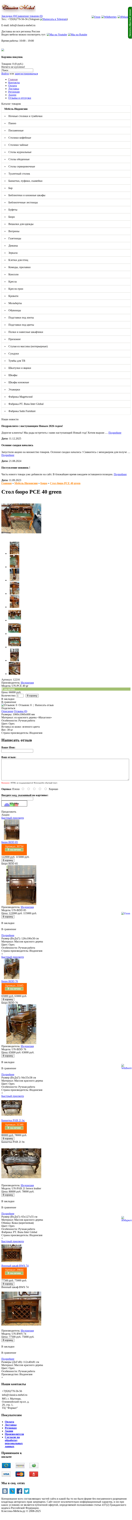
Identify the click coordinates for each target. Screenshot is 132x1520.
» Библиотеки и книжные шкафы (24, 195)
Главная (13, 79)
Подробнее (114, 432)
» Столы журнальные (17, 152)
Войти (5, 73)
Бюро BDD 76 (9, 981)
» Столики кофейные (17, 137)
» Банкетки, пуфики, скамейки (23, 180)
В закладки (7, 698)
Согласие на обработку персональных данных (14, 1442)
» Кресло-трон (13, 288)
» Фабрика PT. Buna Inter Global (23, 403)
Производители (14, 1434)
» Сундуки (11, 353)
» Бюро (9, 216)
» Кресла (10, 281)
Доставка (13, 88)
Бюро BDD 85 (9, 842)
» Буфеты (10, 209)
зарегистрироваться (26, 73)
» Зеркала (11, 252)
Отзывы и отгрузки (19, 97)
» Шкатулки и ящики (17, 367)
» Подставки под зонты (19, 317)
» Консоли (11, 274)
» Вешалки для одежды (19, 224)
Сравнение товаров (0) (29, 16)
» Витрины (11, 231)
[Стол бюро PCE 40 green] (21, 537)
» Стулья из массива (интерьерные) (26, 346)
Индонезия (27, 682)
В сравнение (8, 702)
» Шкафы (10, 375)
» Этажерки (12, 389)
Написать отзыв (44, 705)
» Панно (10, 123)
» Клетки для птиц (16, 260)
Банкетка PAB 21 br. (13, 1120)
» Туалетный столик (17, 173)
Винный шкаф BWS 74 (15, 1265)
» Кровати (11, 296)
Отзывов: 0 (25, 705)
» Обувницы (12, 310)
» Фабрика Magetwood (18, 396)
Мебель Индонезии (26, 483)
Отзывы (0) (20, 711)
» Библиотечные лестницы (21, 202)
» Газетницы (12, 238)
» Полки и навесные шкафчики (23, 331)
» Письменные (14, 130)
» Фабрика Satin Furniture (20, 411)
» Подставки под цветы (19, 324)
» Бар (8, 188)
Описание (7, 711)
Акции (12, 94)
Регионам (14, 91)
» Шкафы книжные (16, 382)
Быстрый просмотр (12, 817)
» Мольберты (13, 303)
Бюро (43, 483)
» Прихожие (12, 339)
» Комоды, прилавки (17, 267)
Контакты (14, 82)
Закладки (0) (8, 16)
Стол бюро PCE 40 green (65, 483)
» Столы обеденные (17, 159)
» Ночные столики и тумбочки (23, 116)
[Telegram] (53, 19)
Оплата (12, 85)
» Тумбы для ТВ (14, 360)
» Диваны (11, 245)
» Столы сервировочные (19, 166)
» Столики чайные (16, 144)
